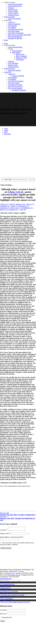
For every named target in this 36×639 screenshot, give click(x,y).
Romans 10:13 (13, 209)
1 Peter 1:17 (14, 206)
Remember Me (7, 617)
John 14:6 (23, 209)
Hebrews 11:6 (20, 204)
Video (6, 128)
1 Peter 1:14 (4, 204)
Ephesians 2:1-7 (24, 206)
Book (6, 132)
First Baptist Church (13, 575)
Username (3, 610)
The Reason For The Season (9, 591)
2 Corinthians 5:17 (26, 208)
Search (2, 578)
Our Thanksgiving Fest (7, 584)
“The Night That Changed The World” (12, 595)
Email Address (5, 537)
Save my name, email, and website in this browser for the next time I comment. (17, 543)
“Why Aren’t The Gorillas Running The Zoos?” (15, 602)
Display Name (5, 533)
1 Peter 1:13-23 (15, 192)
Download (7, 134)
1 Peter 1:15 (29, 204)
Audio (6, 130)
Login (9, 578)
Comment (3, 530)
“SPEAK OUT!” (5, 588)
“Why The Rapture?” (7, 598)
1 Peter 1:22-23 (15, 208)
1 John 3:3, (11, 204)
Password (3, 613)
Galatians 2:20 (4, 208)
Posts (6, 578)
